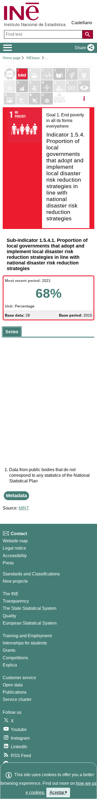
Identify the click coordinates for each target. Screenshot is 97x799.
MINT (24, 508)
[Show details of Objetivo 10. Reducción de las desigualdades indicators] (47, 86)
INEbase (33, 58)
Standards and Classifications (31, 574)
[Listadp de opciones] (84, 99)
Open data (13, 685)
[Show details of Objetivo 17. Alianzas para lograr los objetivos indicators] (47, 99)
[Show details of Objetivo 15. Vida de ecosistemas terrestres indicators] (22, 99)
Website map (15, 541)
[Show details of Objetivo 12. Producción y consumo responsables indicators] (72, 86)
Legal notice (14, 548)
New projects (15, 581)
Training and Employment (27, 635)
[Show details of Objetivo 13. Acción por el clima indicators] (84, 86)
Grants (9, 650)
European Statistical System (30, 623)
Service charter (17, 699)
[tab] (12, 332)
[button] (83, 48)
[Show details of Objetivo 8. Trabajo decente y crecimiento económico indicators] (22, 86)
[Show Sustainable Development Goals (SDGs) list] (10, 74)
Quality (9, 616)
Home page (11, 58)
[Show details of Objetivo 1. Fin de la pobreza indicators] (22, 74)
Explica (10, 665)
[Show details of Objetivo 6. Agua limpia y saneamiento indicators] (84, 74)
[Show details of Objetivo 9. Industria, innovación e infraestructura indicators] (34, 86)
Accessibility (15, 555)
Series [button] (11, 331)
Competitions (15, 657)
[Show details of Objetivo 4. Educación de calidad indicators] (59, 74)
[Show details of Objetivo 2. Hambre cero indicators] (34, 74)
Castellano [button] (81, 22)
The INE (11, 594)
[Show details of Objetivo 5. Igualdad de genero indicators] (72, 74)
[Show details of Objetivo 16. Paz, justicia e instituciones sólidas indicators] (34, 99)
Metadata (16, 495)
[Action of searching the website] (87, 34)
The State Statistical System (29, 608)
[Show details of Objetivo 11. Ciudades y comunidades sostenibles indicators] (59, 86)
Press (8, 563)
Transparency (16, 601)
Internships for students (25, 643)
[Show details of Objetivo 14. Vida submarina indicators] (10, 99)
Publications (14, 692)
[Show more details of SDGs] (59, 99)
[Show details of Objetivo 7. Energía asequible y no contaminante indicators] (10, 86)
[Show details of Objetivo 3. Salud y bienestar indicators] (47, 74)
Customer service (19, 677)
